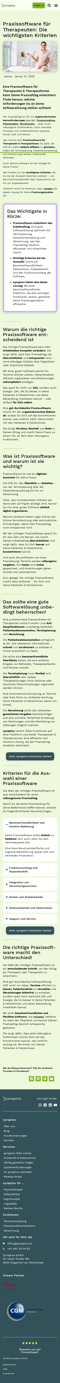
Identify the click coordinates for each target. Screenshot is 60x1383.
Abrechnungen (27, 124)
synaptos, (38, 1016)
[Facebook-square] (45, 1105)
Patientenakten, (11, 124)
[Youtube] (55, 1105)
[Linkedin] (50, 1105)
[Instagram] (40, 1105)
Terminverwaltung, (46, 120)
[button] (56, 5)
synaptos (48, 188)
